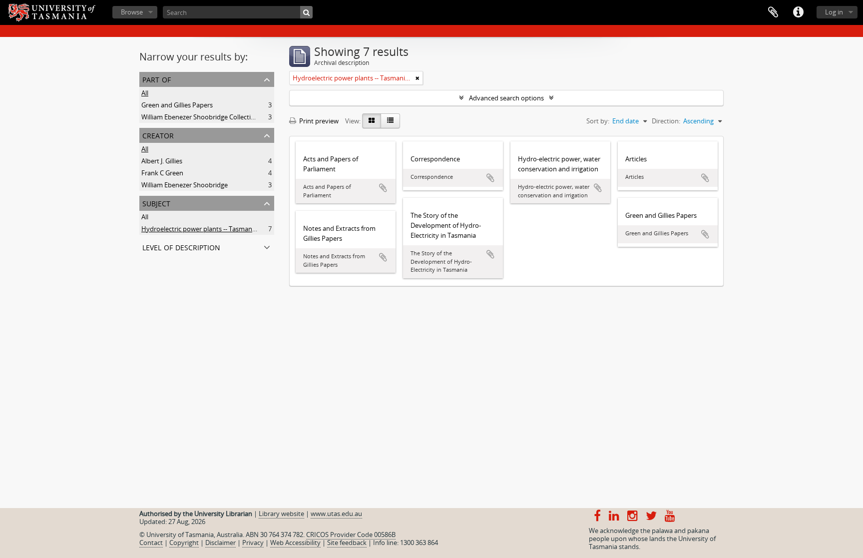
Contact (151, 542)
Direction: (666, 120)
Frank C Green (162, 172)
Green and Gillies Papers (177, 104)
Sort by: (597, 120)
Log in (834, 11)
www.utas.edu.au (336, 513)
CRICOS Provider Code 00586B (351, 534)
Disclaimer (220, 542)
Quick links (798, 12)
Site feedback (347, 542)
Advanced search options (506, 97)
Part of (156, 78)
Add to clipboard (383, 188)
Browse (132, 11)
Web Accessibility (295, 542)
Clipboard (773, 12)
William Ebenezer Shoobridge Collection (200, 116)
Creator (158, 134)
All (144, 92)
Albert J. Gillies (161, 160)
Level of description (181, 246)
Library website (281, 513)
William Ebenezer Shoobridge (184, 184)
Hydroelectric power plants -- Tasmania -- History (213, 228)
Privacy (253, 542)
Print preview (318, 120)
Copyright (184, 542)
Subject (156, 202)
